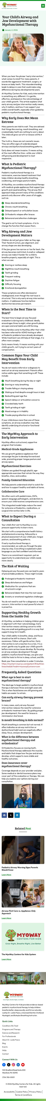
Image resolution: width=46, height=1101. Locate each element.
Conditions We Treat (10, 1026)
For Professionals (9, 1036)
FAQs (4, 1050)
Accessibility (9, 1091)
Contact (5, 1054)
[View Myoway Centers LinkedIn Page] (19, 1064)
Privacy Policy (35, 1091)
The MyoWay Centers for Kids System (19, 954)
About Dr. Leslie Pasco (11, 1040)
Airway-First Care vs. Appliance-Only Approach (19, 912)
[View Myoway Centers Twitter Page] (9, 1064)
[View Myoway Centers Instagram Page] (14, 1064)
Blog (4, 1043)
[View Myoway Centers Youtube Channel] (23, 1064)
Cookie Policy (22, 1091)
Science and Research (11, 1033)
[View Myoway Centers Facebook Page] (4, 1064)
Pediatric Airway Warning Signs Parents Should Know (20, 868)
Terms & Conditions (23, 1095)
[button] (43, 6)
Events (5, 1047)
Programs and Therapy (11, 1029)
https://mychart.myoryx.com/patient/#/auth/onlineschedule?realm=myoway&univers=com (23, 665)
